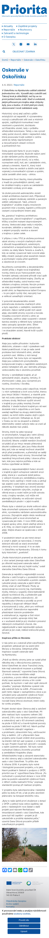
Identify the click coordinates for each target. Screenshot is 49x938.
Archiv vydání (12, 904)
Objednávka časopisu (16, 901)
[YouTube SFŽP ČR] (28, 44)
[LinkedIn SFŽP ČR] (35, 44)
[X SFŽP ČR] (13, 44)
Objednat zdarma (24, 51)
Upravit (24, 931)
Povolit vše (24, 920)
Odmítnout (24, 926)
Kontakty (10, 906)
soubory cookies (22, 913)
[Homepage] (24, 11)
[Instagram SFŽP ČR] (21, 44)
